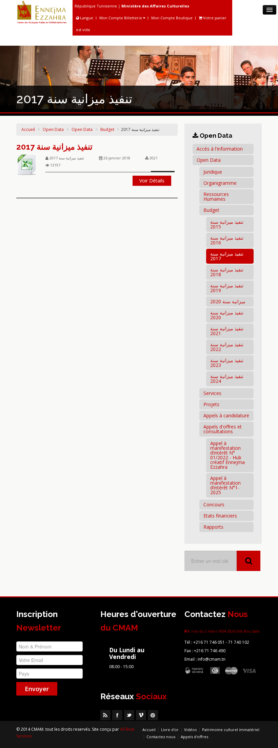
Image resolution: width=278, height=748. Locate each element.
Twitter (129, 715)
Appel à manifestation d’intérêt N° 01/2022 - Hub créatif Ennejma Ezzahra (227, 455)
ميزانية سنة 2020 (227, 301)
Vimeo (141, 715)
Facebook (117, 715)
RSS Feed (105, 715)
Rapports (213, 527)
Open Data (53, 129)
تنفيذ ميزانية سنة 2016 (226, 240)
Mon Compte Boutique (172, 17)
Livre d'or (170, 729)
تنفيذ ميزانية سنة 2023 (226, 362)
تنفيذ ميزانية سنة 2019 (226, 287)
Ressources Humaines (216, 196)
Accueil (28, 129)
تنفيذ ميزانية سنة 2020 (226, 315)
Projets (211, 404)
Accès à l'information (220, 149)
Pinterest (153, 715)
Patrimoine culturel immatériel (230, 729)
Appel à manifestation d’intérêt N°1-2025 (225, 485)
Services (212, 393)
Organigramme (220, 183)
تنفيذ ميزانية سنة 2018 (226, 272)
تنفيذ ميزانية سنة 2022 (226, 346)
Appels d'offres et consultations (222, 429)
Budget (107, 129)
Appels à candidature (226, 415)
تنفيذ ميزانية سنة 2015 (226, 224)
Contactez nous (160, 736)
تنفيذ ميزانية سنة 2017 (54, 147)
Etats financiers (220, 515)
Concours (213, 504)
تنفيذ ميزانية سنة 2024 (226, 378)
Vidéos (190, 729)
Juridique (212, 172)
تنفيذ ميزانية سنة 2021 (226, 330)
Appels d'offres (194, 736)
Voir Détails (151, 180)
